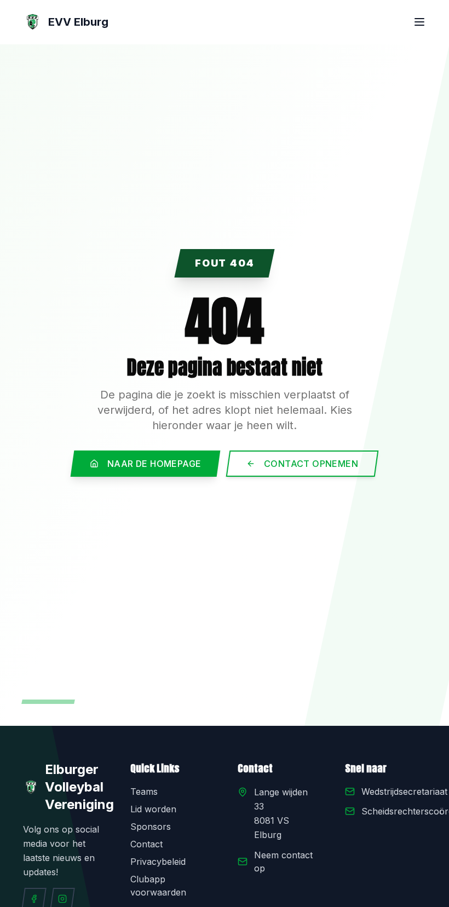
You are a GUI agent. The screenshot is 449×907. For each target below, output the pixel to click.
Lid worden (153, 809)
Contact (146, 844)
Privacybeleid (158, 861)
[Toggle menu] (419, 21)
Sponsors (150, 826)
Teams (144, 791)
